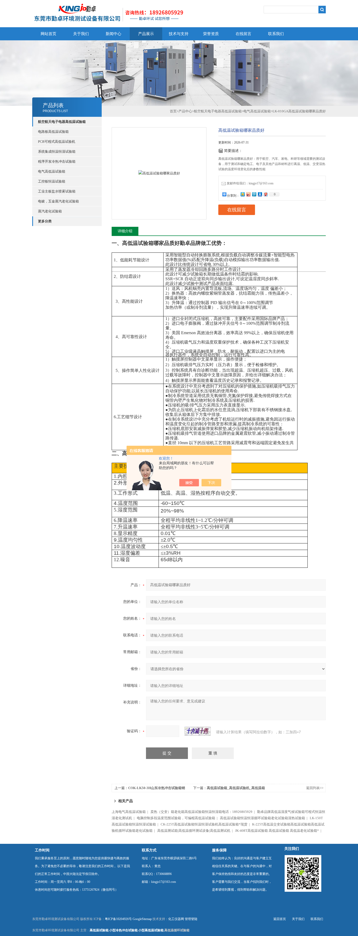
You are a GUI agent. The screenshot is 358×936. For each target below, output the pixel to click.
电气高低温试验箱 (51, 171)
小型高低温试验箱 (151, 930)
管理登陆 (191, 919)
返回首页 (279, 919)
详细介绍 (125, 231)
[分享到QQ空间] (242, 194)
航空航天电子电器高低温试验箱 (218, 111)
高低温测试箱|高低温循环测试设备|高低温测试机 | (195, 831)
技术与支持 (178, 34)
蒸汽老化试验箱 (50, 211)
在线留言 (243, 34)
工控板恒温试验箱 (51, 181)
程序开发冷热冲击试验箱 (56, 161)
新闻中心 (113, 34)
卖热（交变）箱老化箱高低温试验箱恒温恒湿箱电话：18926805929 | (203, 812)
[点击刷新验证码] (198, 731)
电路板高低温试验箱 (53, 132)
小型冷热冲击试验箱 (123, 930)
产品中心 (185, 111)
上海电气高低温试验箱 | (131, 812)
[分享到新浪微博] (248, 194)
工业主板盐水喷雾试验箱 (56, 191)
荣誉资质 (211, 34)
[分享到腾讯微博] (254, 194)
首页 (173, 111)
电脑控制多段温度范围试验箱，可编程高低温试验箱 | (178, 818)
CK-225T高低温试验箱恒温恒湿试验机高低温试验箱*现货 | (206, 824)
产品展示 (146, 34)
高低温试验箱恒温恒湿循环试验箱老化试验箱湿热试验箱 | (264, 818)
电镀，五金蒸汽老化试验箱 (58, 201)
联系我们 (276, 34)
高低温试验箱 (99, 930)
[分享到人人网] (260, 194)
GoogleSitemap (142, 919)
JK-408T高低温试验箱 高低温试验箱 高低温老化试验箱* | (279, 831)
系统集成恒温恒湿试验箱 (56, 151)
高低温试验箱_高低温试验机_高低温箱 (236, 788)
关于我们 (81, 34)
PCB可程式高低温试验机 (56, 142)
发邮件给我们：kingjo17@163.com (250, 183)
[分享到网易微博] (265, 194)
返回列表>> (314, 788)
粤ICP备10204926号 (118, 919)
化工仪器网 (176, 919)
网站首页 (48, 34)
